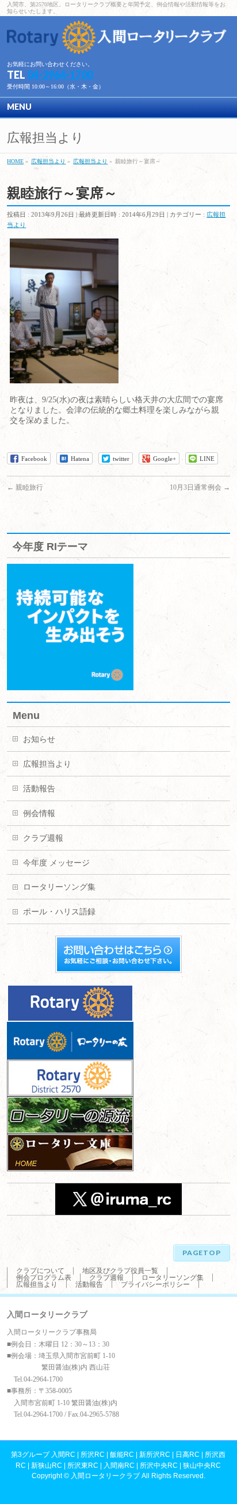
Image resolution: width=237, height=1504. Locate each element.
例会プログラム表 (43, 1278)
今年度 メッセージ (56, 863)
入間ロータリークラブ (105, 1476)
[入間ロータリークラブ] (118, 41)
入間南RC (119, 1465)
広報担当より (47, 764)
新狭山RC (46, 1465)
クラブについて (40, 1271)
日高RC (187, 1455)
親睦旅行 (25, 487)
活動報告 (39, 788)
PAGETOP (201, 1252)
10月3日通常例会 (200, 487)
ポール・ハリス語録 (59, 911)
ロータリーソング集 (59, 887)
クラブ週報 (43, 838)
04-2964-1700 (60, 74)
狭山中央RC (202, 1465)
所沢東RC (82, 1465)
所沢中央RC (159, 1465)
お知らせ (39, 739)
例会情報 (39, 813)
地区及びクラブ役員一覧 (120, 1271)
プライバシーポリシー (155, 1284)
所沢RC (93, 1455)
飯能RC (122, 1455)
